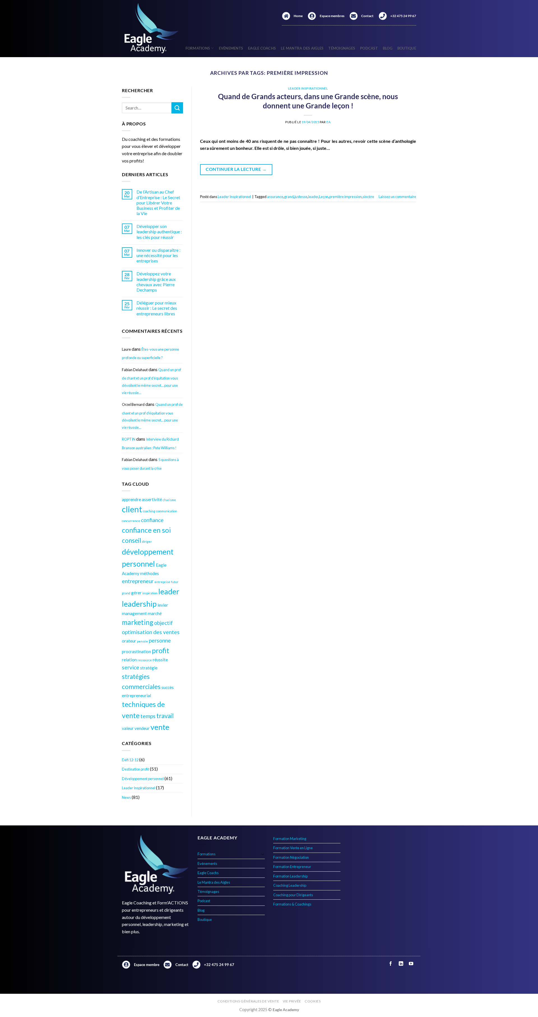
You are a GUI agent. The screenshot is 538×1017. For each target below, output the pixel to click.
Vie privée (292, 1001)
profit (160, 650)
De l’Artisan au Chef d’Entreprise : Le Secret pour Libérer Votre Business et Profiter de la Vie (158, 202)
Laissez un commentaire (397, 196)
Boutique (406, 48)
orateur (129, 640)
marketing (137, 622)
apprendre (131, 499)
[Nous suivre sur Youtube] (411, 963)
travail (165, 716)
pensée (142, 641)
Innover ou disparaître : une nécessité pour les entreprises (158, 255)
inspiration (149, 593)
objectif (163, 623)
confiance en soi (146, 530)
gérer (136, 592)
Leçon (323, 196)
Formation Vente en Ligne (293, 848)
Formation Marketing (289, 838)
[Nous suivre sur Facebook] (390, 963)
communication (166, 511)
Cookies (313, 1001)
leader (168, 591)
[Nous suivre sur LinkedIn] (400, 963)
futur (174, 582)
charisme (169, 500)
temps (148, 716)
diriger (147, 541)
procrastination (136, 651)
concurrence (131, 521)
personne (160, 640)
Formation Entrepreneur (292, 866)
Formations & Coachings (292, 904)
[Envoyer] (177, 107)
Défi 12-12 (130, 760)
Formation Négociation (291, 857)
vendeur (142, 728)
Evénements (231, 48)
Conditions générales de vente (248, 1001)
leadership (139, 603)
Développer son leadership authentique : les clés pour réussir (159, 231)
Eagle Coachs (262, 48)
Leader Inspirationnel (138, 788)
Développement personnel (143, 778)
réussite (160, 659)
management (134, 613)
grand (126, 593)
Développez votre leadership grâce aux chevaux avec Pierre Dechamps (156, 281)
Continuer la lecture (236, 169)
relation (129, 659)
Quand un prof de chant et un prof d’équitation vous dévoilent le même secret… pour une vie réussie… (151, 381)
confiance (152, 520)
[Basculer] (262, 854)
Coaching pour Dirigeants (293, 895)
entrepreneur (138, 581)
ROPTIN (128, 439)
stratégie (148, 667)
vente (159, 727)
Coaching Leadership (289, 885)
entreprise (162, 582)
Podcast (369, 48)
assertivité (152, 499)
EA (328, 122)
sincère (368, 196)
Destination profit (135, 769)
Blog (387, 48)
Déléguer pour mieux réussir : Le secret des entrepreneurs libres (156, 308)
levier (162, 605)
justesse (300, 196)
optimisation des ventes (151, 632)
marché (155, 613)
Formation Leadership (290, 876)
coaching (149, 511)
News (126, 797)
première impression (345, 196)
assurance (275, 196)
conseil (131, 540)
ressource (145, 660)
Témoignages (341, 48)
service (130, 667)
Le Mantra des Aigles (302, 48)
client (132, 509)
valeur (128, 728)
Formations (197, 48)
